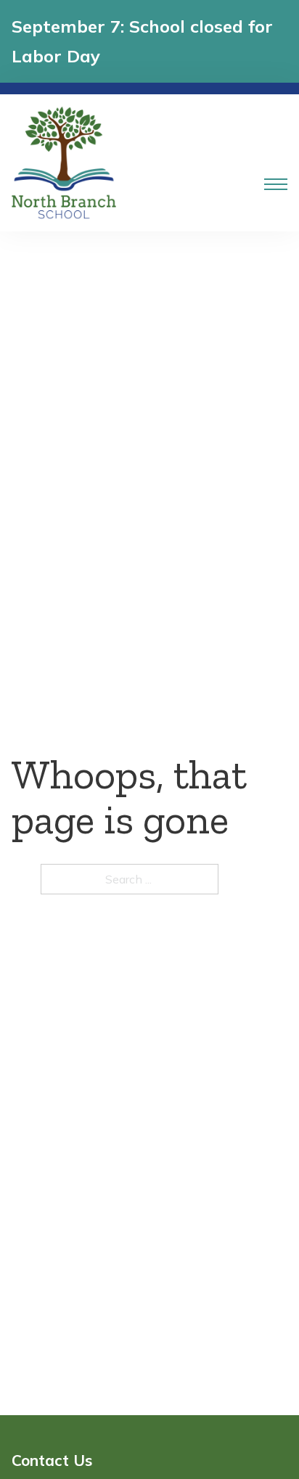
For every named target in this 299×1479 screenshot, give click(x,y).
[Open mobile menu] (275, 184)
